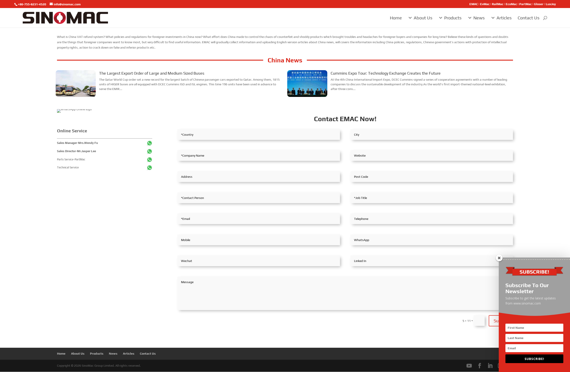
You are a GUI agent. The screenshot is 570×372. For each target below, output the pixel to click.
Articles (504, 17)
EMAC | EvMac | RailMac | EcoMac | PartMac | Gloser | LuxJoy (512, 4)
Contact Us (528, 17)
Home (396, 17)
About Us (423, 17)
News (479, 17)
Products (453, 17)
